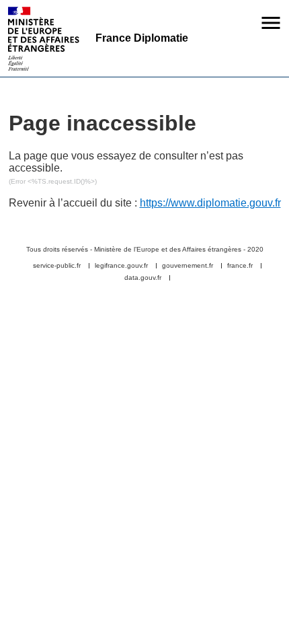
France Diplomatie (141, 38)
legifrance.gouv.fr (121, 265)
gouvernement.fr (187, 265)
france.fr (240, 265)
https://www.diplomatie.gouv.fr (210, 203)
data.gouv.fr (142, 278)
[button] (271, 23)
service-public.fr (57, 265)
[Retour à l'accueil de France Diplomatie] (43, 39)
